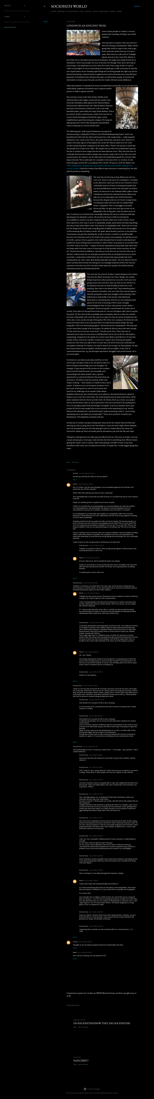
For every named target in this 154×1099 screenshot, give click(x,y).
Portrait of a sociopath (67, 11)
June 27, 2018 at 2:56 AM (96, 545)
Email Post (75, 462)
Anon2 (75, 942)
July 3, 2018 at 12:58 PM (91, 652)
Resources (104, 11)
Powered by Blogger (93, 1089)
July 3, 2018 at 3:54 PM (96, 926)
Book (95, 11)
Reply (75, 479)
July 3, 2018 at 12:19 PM (96, 870)
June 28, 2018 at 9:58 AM (92, 593)
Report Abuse (10, 27)
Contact (88, 11)
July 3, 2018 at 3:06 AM (96, 856)
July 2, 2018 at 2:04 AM (96, 780)
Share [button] (46, 22)
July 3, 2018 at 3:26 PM (96, 912)
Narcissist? (81, 1060)
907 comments (83, 1027)
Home (53, 11)
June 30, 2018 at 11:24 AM (90, 746)
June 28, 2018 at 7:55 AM (90, 583)
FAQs (81, 11)
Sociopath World (69, 6)
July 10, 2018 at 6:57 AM (84, 952)
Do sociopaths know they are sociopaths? (101, 1023)
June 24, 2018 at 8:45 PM (86, 473)
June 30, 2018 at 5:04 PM (96, 699)
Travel (112, 11)
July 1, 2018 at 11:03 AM (96, 767)
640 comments (83, 1064)
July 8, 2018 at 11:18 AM (85, 942)
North (75, 484)
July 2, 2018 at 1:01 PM (95, 818)
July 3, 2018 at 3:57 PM (96, 672)
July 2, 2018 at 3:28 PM (96, 836)
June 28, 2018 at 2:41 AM (91, 558)
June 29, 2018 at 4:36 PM (90, 685)
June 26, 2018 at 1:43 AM (85, 484)
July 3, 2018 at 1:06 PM (91, 880)
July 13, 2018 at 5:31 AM (96, 716)
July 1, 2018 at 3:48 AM (96, 755)
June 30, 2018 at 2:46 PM (96, 622)
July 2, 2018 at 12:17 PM (96, 794)
